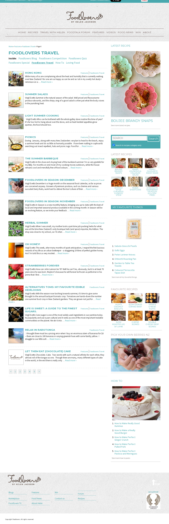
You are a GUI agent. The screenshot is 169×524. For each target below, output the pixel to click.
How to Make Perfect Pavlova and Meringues (126, 452)
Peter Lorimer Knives (125, 254)
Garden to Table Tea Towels (124, 264)
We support (153, 492)
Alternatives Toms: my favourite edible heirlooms (55, 288)
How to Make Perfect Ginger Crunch (125, 438)
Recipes (33, 32)
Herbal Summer (36, 222)
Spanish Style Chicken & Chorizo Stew (118, 191)
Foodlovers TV (15, 503)
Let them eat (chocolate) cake (48, 351)
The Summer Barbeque (41, 158)
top (155, 482)
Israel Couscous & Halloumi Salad (135, 172)
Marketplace (14, 498)
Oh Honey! (32, 244)
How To (59, 62)
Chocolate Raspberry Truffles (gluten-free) (152, 191)
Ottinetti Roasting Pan (125, 258)
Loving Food (73, 62)
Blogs (11, 492)
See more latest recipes (120, 125)
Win (56, 492)
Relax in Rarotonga (40, 329)
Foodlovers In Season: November (50, 201)
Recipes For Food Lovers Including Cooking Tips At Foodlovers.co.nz (84, 17)
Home (22, 32)
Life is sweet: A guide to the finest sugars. (51, 310)
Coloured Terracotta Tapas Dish (125, 271)
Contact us (60, 498)
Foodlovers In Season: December (50, 179)
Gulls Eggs (120, 250)
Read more (47, 82)
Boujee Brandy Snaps (132, 120)
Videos (111, 32)
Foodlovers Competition (53, 58)
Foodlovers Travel (28, 46)
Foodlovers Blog (27, 58)
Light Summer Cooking (42, 115)
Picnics (30, 137)
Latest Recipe (120, 45)
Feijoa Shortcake (135, 189)
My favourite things (128, 207)
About (147, 32)
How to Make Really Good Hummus (127, 424)
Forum (81, 493)
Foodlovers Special (19, 62)
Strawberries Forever (42, 265)
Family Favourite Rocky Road (152, 171)
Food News (125, 32)
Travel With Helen (52, 32)
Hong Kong (33, 72)
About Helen (37, 503)
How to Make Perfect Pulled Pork (125, 445)
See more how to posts (121, 458)
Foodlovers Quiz (78, 58)
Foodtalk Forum (78, 32)
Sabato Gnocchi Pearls (126, 246)
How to (116, 380)
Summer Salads (36, 94)
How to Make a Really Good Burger (125, 431)
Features (98, 32)
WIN (138, 32)
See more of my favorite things (124, 277)
